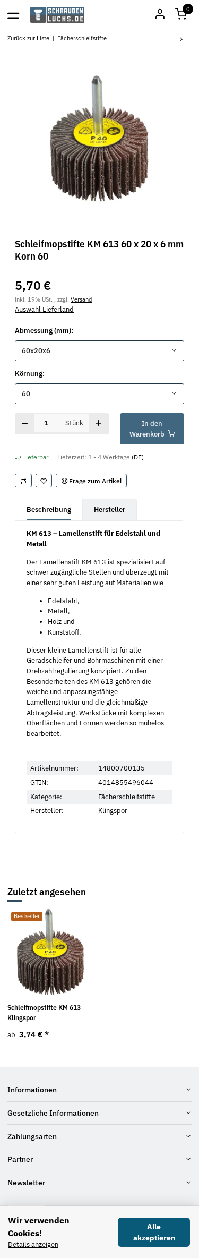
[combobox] (99, 350)
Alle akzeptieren (154, 1232)
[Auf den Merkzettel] (44, 480)
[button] (181, 15)
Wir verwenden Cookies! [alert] (39, 1226)
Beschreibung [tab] (49, 509)
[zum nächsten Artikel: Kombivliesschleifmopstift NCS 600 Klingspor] (181, 40)
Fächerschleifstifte (126, 796)
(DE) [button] (138, 456)
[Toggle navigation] (13, 15)
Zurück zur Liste (28, 38)
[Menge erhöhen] (99, 423)
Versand (81, 299)
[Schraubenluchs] (57, 14)
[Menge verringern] (24, 423)
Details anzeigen (33, 1244)
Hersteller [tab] (109, 509)
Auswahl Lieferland (44, 309)
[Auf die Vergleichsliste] (23, 480)
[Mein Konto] (159, 15)
